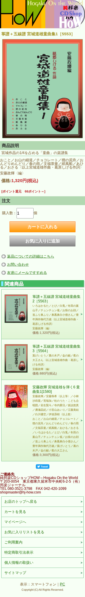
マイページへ (15, 522)
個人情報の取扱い (18, 562)
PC (62, 584)
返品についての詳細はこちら (30, 256)
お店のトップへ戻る (20, 501)
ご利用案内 (13, 542)
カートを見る (15, 512)
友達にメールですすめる (27, 273)
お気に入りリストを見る (24, 532)
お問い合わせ (18, 264)
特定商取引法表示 (18, 552)
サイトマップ (15, 573)
